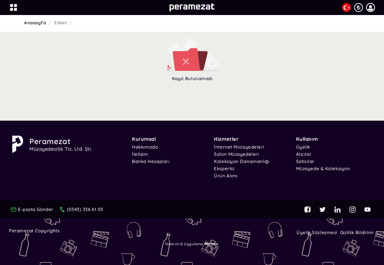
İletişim (140, 154)
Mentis (211, 243)
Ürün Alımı (226, 176)
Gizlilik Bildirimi (357, 232)
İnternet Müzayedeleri (239, 147)
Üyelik (303, 147)
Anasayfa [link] (35, 23)
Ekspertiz (224, 168)
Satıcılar (305, 161)
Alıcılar (303, 154)
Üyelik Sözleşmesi (316, 232)
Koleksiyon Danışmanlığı (241, 161)
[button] (370, 7)
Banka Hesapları (150, 161)
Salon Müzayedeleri (236, 154)
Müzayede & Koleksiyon (323, 168)
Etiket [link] (60, 23)
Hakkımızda (145, 147)
